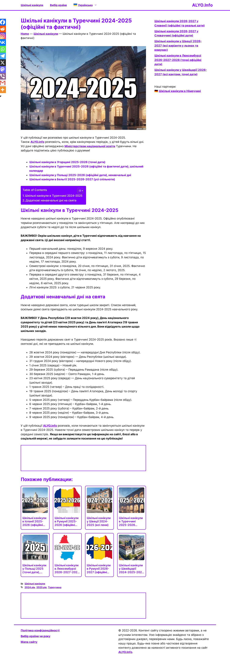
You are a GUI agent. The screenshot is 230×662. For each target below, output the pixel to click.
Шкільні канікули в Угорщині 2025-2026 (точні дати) (67, 162)
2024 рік (30, 587)
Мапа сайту (29, 642)
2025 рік (41, 587)
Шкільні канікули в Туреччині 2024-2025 (54, 195)
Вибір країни (58, 5)
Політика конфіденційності (40, 630)
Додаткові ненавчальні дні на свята (51, 200)
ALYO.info (37, 142)
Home (25, 33)
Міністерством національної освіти (89, 146)
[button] (85, 5)
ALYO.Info (202, 5)
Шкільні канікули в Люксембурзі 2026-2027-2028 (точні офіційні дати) (177, 60)
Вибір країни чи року (35, 636)
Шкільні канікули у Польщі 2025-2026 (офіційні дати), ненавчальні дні (80, 175)
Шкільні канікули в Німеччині (180, 91)
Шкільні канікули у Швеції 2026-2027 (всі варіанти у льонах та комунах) (178, 45)
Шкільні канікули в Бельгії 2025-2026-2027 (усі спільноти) (72, 179)
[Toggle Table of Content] (79, 190)
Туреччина (54, 587)
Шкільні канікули (32, 5)
